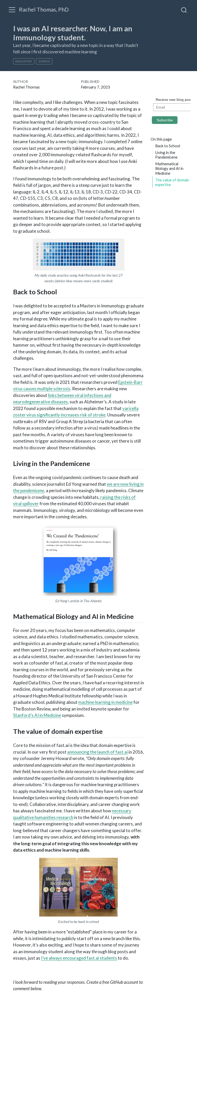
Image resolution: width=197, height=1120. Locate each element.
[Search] (184, 10)
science (44, 61)
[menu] (12, 9)
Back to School (167, 145)
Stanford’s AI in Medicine (37, 715)
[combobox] (184, 10)
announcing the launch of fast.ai (97, 752)
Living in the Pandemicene (166, 155)
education (23, 61)
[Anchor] (61, 291)
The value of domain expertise (172, 182)
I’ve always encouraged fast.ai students (79, 958)
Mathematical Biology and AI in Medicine (169, 168)
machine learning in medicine (105, 702)
